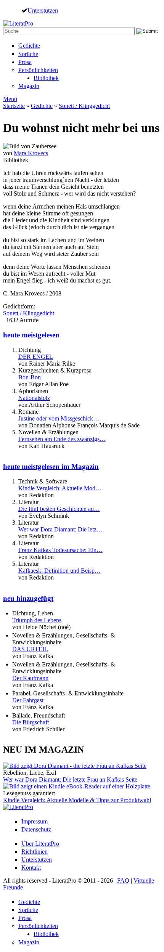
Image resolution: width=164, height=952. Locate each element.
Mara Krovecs (31, 153)
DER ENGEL (35, 356)
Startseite (14, 106)
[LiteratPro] (18, 23)
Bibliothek (46, 78)
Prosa (25, 62)
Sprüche (28, 54)
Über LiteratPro (40, 843)
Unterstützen (42, 10)
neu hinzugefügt (28, 598)
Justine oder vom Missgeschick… (58, 418)
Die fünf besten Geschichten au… (59, 509)
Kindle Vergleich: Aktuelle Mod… (59, 488)
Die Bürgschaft (30, 722)
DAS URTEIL (30, 649)
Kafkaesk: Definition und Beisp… (59, 570)
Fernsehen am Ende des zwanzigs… (62, 439)
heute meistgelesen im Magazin (51, 466)
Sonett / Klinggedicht (84, 106)
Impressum (34, 821)
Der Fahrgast (27, 700)
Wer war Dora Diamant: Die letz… (60, 529)
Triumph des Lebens (36, 620)
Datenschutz (36, 829)
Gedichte (29, 45)
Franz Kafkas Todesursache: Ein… (60, 550)
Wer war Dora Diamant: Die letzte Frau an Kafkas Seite (70, 779)
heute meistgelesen (31, 335)
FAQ (123, 880)
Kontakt (31, 867)
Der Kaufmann (30, 678)
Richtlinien (34, 851)
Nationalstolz (34, 398)
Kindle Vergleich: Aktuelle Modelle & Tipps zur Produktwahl (77, 800)
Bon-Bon (29, 377)
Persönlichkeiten (38, 70)
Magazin (28, 86)
